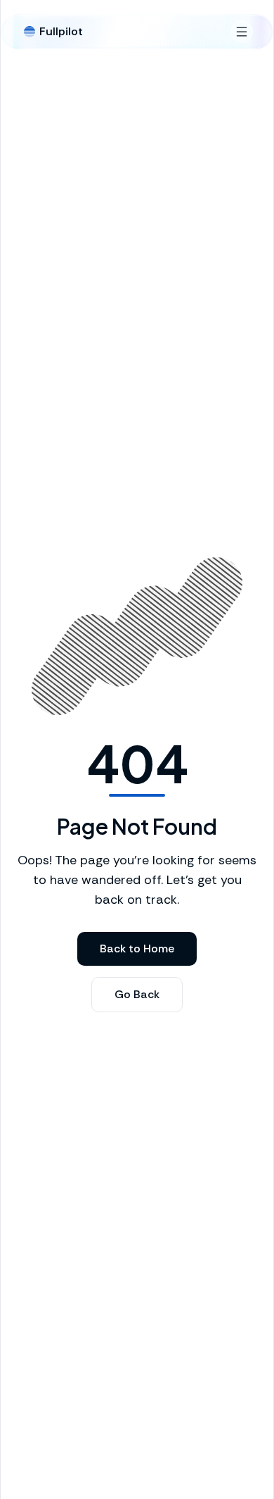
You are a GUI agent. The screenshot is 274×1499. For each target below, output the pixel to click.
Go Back (137, 994)
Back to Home (137, 948)
